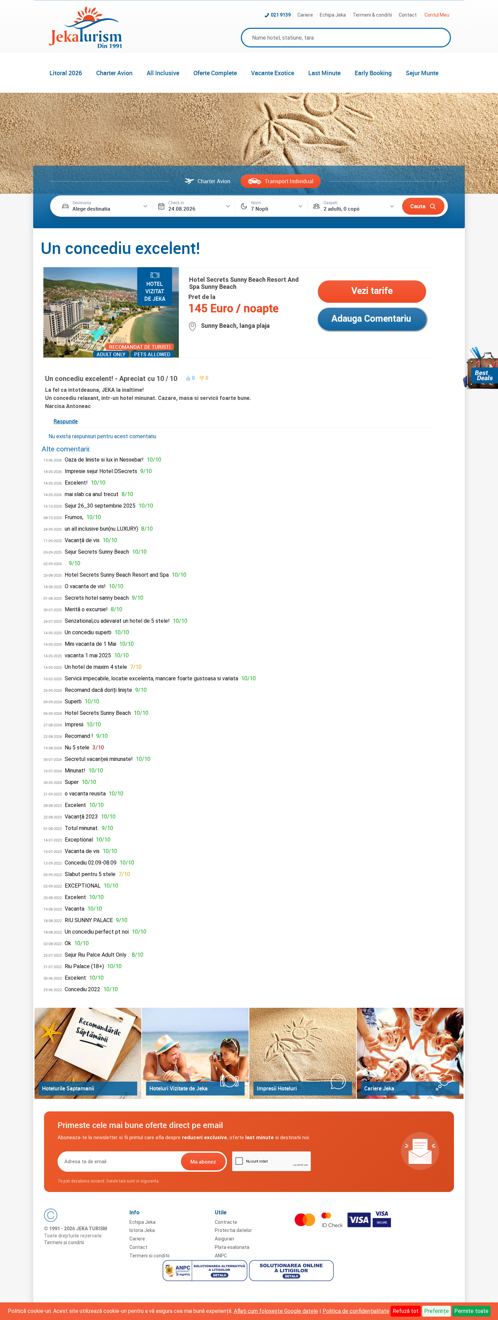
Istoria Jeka (142, 1230)
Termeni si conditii (64, 1242)
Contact (408, 15)
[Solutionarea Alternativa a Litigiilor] (206, 1271)
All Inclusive (163, 73)
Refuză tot (406, 1311)
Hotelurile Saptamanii (68, 1088)
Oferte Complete (215, 73)
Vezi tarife (372, 290)
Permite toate (471, 1311)
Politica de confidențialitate (356, 1311)
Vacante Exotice (272, 73)
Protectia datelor (233, 1230)
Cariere (305, 15)
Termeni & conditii (372, 15)
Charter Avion (114, 73)
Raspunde (66, 421)
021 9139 (281, 15)
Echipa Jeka (333, 15)
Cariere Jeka (379, 1088)
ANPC (221, 1255)
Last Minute (324, 73)
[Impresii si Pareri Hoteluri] (302, 1053)
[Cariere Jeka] (410, 1053)
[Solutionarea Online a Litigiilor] (292, 1271)
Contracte (226, 1222)
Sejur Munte (422, 73)
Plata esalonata (232, 1247)
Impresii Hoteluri (277, 1088)
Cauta (418, 206)
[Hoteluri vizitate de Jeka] (195, 1053)
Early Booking (373, 73)
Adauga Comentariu (371, 318)
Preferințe (436, 1311)
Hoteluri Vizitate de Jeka (178, 1088)
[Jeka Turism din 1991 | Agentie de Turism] (85, 46)
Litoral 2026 (65, 73)
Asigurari (224, 1238)
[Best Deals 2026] (480, 368)
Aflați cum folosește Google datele (276, 1311)
